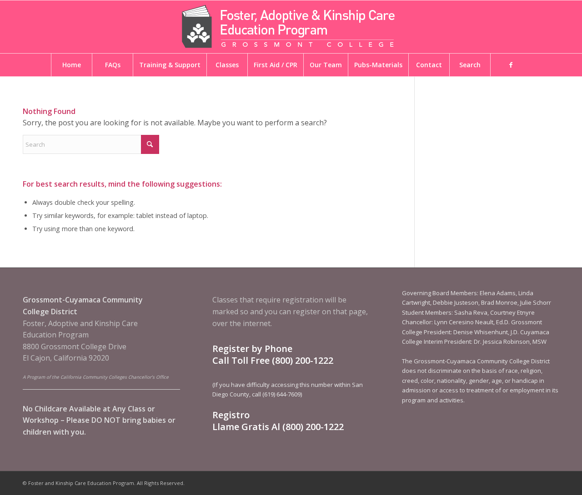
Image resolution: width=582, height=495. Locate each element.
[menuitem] (71, 65)
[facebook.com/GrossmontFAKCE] (510, 65)
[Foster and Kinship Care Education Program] (291, 26)
